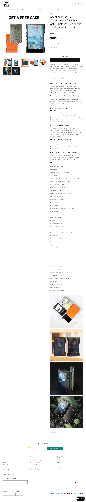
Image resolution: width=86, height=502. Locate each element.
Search (4, 460)
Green (59, 37)
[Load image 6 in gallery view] (43, 62)
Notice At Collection (34, 469)
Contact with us (6, 469)
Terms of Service (6, 471)
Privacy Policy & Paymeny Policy (37, 460)
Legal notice (56, 498)
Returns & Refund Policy (62, 467)
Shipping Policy (6, 464)
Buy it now (65, 60)
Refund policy (21, 498)
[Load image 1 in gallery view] (7, 62)
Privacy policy (27, 498)
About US (5, 462)
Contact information (48, 498)
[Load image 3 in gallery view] (25, 62)
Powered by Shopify (14, 498)
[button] (11, 9)
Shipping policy (41, 498)
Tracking (58, 462)
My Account (59, 469)
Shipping (52, 32)
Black (53, 37)
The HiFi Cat (8, 498)
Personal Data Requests (35, 464)
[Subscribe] (26, 482)
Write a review (54, 448)
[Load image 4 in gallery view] (34, 62)
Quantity (52, 40)
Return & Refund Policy (8, 467)
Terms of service (34, 498)
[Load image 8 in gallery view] (16, 71)
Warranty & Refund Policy (8, 474)
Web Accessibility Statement (36, 467)
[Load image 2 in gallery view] (16, 62)
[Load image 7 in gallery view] (7, 71)
